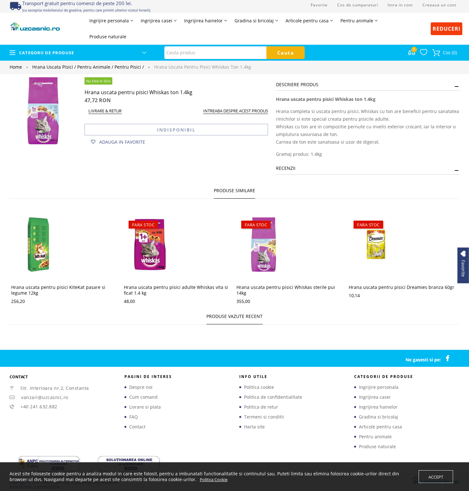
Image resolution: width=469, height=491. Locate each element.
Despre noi (141, 387)
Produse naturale (377, 446)
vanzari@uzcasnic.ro (44, 397)
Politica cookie (259, 387)
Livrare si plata (145, 407)
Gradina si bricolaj (378, 417)
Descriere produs (297, 84)
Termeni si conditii (264, 417)
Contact (137, 427)
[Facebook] (450, 358)
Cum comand (143, 397)
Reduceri (446, 28)
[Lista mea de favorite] (424, 53)
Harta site (254, 427)
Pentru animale (95, 67)
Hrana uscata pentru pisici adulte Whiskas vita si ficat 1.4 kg (176, 290)
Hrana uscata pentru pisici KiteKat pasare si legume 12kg (58, 290)
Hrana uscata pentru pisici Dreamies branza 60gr (401, 287)
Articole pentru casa (380, 427)
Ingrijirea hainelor (378, 407)
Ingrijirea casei (375, 397)
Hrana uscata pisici (54, 67)
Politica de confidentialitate (273, 397)
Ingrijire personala (378, 387)
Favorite (319, 5)
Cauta (285, 52)
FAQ (133, 417)
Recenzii (285, 168)
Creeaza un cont (439, 5)
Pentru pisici (129, 67)
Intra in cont (400, 5)
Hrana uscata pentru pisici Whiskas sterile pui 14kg (285, 290)
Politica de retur (261, 407)
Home (16, 67)
